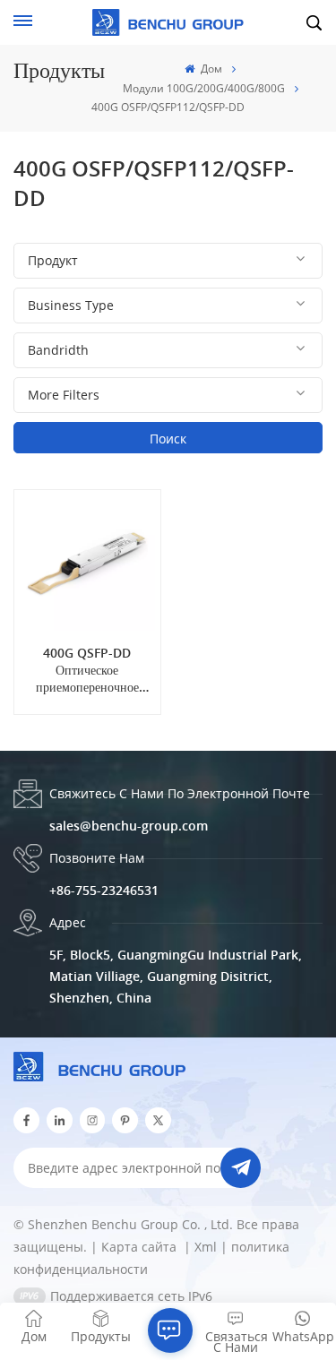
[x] (158, 1120)
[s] (93, 1120)
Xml (205, 1246)
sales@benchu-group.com (128, 825)
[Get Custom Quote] (170, 1330)
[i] (60, 1120)
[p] (125, 1120)
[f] (26, 1120)
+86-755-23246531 (104, 890)
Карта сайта (140, 1246)
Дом (209, 68)
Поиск (168, 438)
